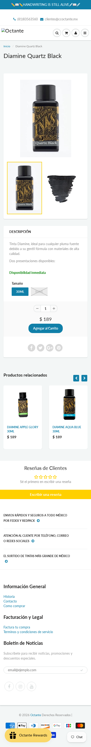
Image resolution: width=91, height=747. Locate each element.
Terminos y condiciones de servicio (28, 632)
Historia (9, 596)
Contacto (10, 601)
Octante (35, 715)
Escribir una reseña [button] (45, 494)
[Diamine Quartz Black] (45, 118)
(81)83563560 (27, 19)
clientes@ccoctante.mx (61, 19)
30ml (20, 292)
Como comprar (14, 606)
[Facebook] (9, 686)
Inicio (7, 46)
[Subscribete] (81, 670)
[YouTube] (31, 686)
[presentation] (76, 378)
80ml (39, 292)
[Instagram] (20, 686)
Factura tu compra (17, 627)
